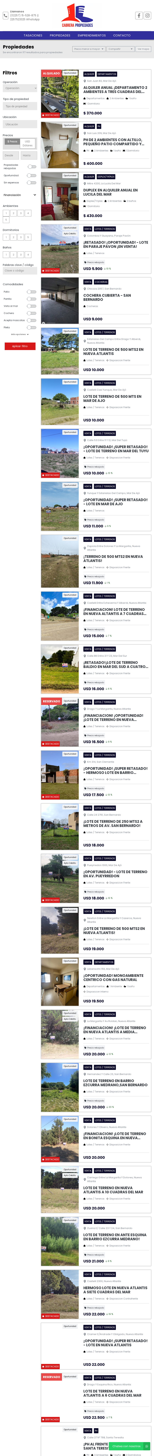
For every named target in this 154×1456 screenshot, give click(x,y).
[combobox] (20, 106)
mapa (145, 49)
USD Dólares (27, 143)
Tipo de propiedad (16, 99)
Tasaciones (33, 35)
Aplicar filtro (20, 346)
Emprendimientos (92, 35)
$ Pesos (12, 141)
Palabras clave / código (18, 265)
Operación (10, 82)
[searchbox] (21, 106)
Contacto (122, 35)
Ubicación (10, 117)
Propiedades (60, 35)
